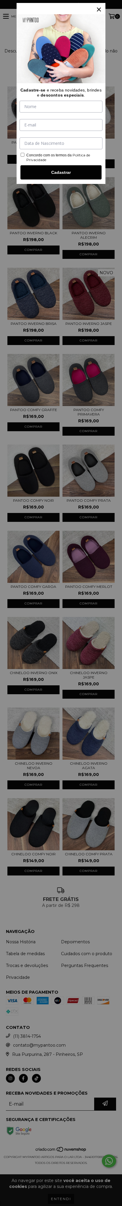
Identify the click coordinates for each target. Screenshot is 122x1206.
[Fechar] (99, 9)
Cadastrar (61, 172)
